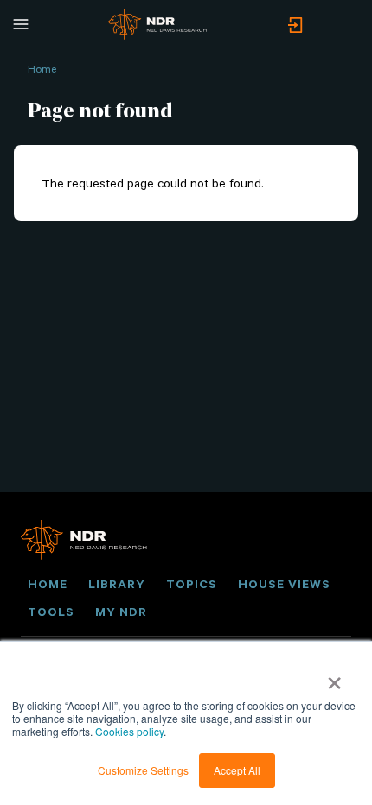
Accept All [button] (237, 770)
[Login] (295, 26)
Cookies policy (129, 731)
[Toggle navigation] (20, 24)
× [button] (334, 677)
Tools (51, 611)
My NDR (121, 611)
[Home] (157, 24)
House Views (284, 584)
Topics (191, 584)
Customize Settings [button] (143, 770)
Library (116, 584)
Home (42, 68)
